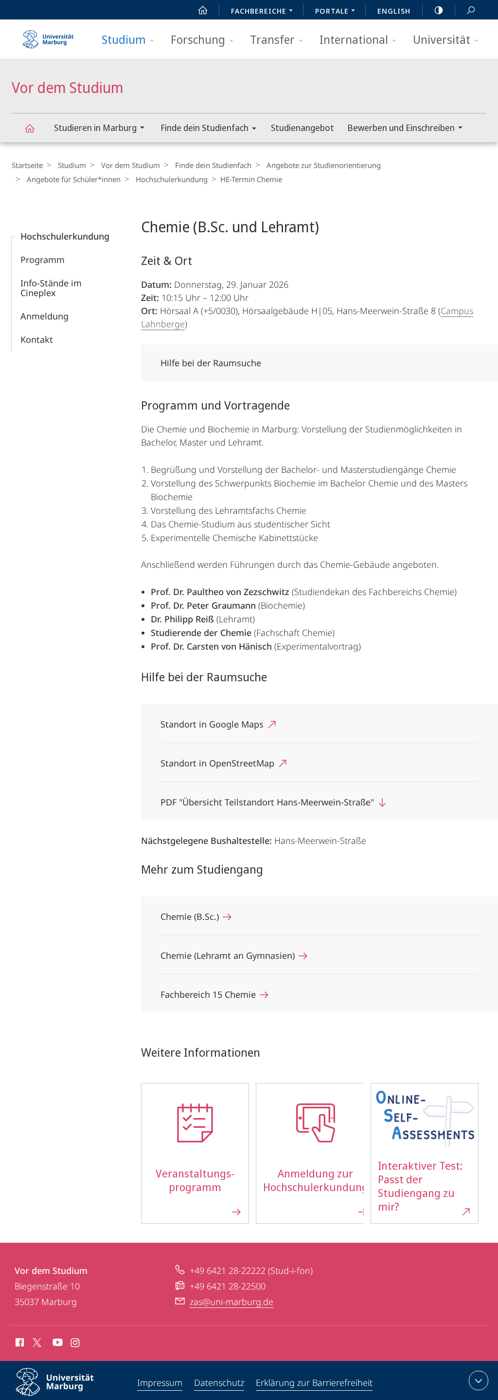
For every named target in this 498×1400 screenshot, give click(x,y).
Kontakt (36, 339)
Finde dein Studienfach (204, 127)
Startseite (27, 165)
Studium (124, 39)
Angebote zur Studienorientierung (324, 165)
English (393, 11)
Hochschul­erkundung (172, 179)
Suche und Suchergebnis (470, 9)
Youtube (57, 1344)
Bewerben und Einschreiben (401, 127)
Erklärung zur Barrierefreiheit (314, 1382)
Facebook (19, 1344)
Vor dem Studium (29, 127)
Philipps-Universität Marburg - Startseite (48, 36)
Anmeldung (44, 316)
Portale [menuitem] (332, 11)
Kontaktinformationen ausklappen (478, 1380)
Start (203, 9)
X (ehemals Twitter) (37, 1342)
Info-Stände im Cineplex (51, 288)
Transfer (272, 39)
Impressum (159, 1382)
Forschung (198, 39)
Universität (441, 39)
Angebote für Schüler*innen (74, 179)
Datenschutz (219, 1382)
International (354, 39)
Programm (42, 259)
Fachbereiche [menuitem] (258, 11)
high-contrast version (439, 9)
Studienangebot (302, 127)
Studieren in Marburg (95, 127)
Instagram (76, 1344)
